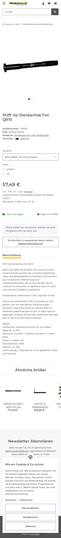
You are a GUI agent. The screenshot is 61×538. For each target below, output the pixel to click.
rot (7, 173)
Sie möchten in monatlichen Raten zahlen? (30, 242)
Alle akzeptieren (30, 508)
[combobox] (30, 157)
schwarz (10, 169)
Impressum (10, 499)
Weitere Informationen (30, 243)
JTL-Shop (36, 534)
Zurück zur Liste (12, 24)
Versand (28, 191)
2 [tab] (32, 99)
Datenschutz (26, 499)
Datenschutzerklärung (17, 450)
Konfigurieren (30, 517)
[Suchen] (54, 11)
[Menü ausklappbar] (4, 2)
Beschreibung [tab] (12, 255)
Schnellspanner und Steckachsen (31, 135)
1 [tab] (29, 99)
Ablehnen (30, 526)
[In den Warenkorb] (5, 34)
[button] (43, 3)
